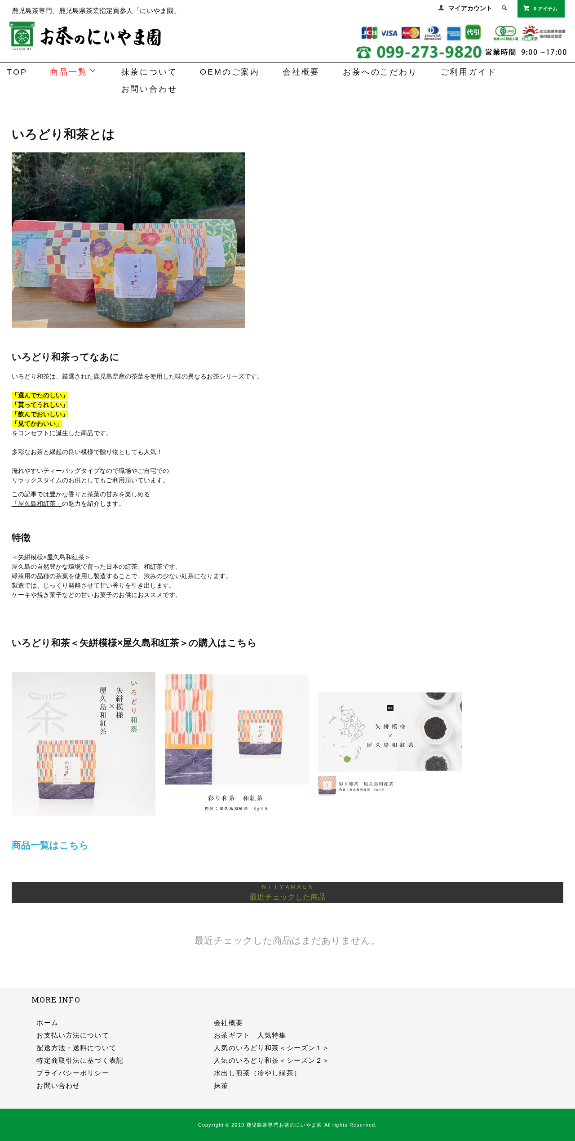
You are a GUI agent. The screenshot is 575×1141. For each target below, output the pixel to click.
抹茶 (221, 1085)
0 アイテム (545, 8)
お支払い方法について (72, 1035)
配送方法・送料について (76, 1048)
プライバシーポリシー (72, 1073)
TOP (17, 71)
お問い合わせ (149, 89)
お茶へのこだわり (380, 71)
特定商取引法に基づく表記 (79, 1060)
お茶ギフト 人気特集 (250, 1035)
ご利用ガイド (469, 71)
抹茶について (149, 71)
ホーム (47, 1022)
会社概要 (301, 71)
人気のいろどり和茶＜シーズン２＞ (272, 1060)
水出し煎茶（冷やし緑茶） (257, 1073)
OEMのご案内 (230, 71)
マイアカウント (470, 8)
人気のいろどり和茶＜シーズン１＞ (272, 1048)
